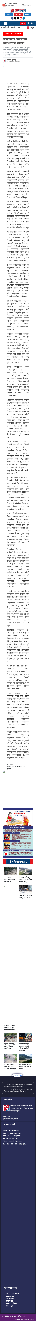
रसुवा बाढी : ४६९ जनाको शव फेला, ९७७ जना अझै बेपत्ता (10, 1066)
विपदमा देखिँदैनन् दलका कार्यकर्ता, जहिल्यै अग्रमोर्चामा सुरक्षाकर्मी (24, 1047)
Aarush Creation (29, 1319)
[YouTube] (21, 18)
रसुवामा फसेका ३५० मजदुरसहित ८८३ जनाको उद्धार (10, 1046)
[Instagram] (15, 18)
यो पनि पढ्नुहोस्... (18, 861)
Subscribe (18, 14)
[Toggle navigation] (5, 23)
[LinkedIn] (24, 18)
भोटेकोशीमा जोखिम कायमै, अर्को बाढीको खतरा (25, 1066)
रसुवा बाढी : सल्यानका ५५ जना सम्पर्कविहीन (9, 879)
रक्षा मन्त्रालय (10, 1298)
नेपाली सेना (9, 1301)
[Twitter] (18, 18)
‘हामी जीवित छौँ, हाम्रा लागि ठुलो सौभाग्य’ (25, 896)
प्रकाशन (27, 14)
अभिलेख (9, 14)
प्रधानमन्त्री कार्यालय (12, 1293)
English (23, 23)
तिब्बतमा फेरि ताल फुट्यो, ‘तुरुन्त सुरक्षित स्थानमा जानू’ (25, 879)
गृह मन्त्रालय (10, 1296)
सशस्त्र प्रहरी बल (11, 1303)
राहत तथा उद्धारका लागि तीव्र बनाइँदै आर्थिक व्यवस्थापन (9, 1027)
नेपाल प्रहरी (9, 1305)
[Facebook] (12, 18)
